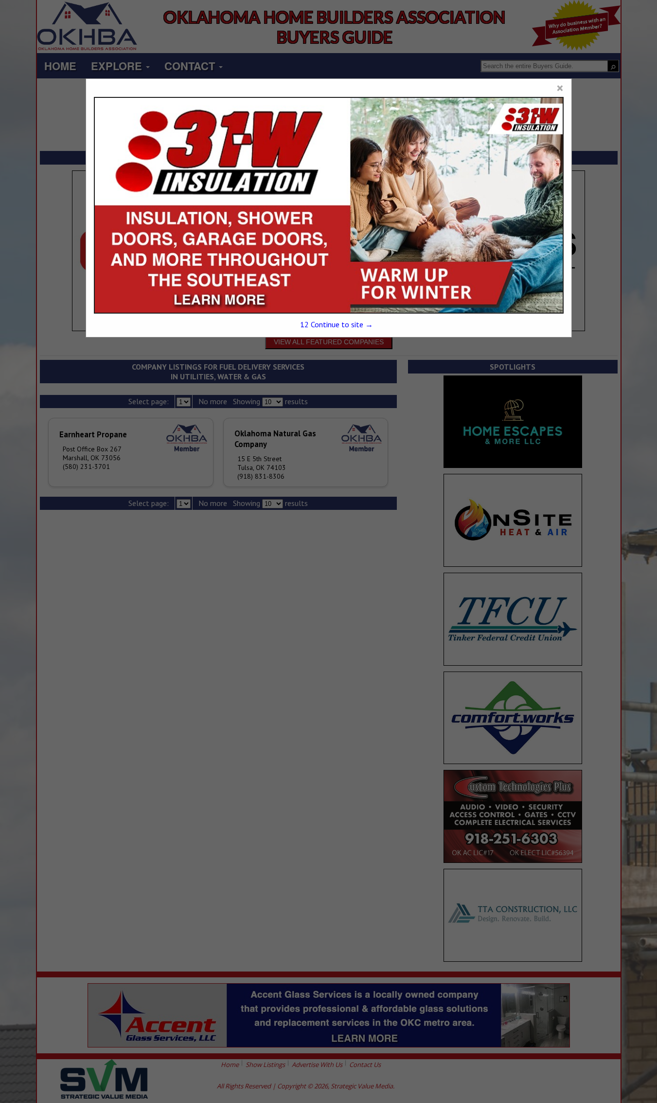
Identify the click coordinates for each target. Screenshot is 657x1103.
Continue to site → (336, 324)
